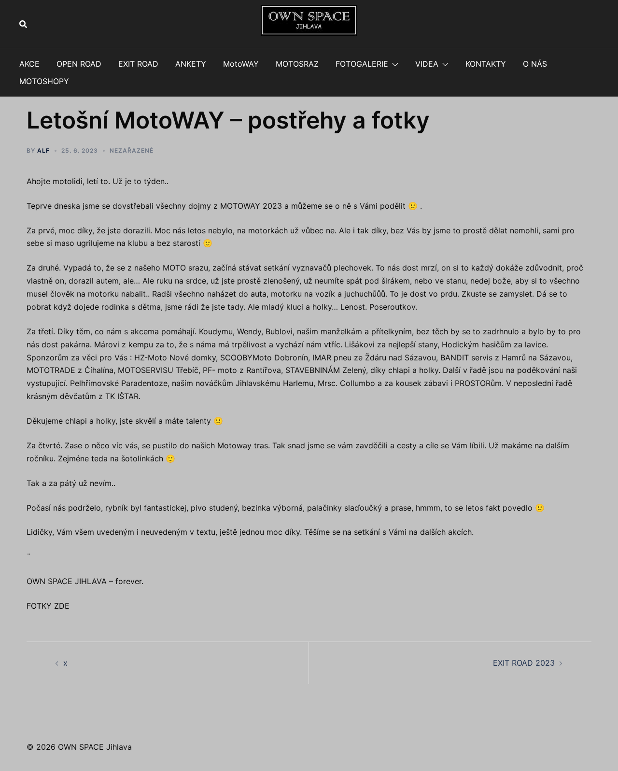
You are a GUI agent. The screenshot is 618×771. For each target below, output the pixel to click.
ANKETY (190, 64)
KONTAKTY (485, 64)
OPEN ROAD (78, 64)
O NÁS (535, 64)
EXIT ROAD (138, 64)
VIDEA (426, 64)
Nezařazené (132, 150)
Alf (43, 150)
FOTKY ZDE (48, 606)
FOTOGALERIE (362, 64)
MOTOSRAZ (297, 64)
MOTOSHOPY (44, 81)
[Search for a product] (23, 24)
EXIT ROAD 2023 (524, 663)
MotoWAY (241, 64)
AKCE (29, 64)
